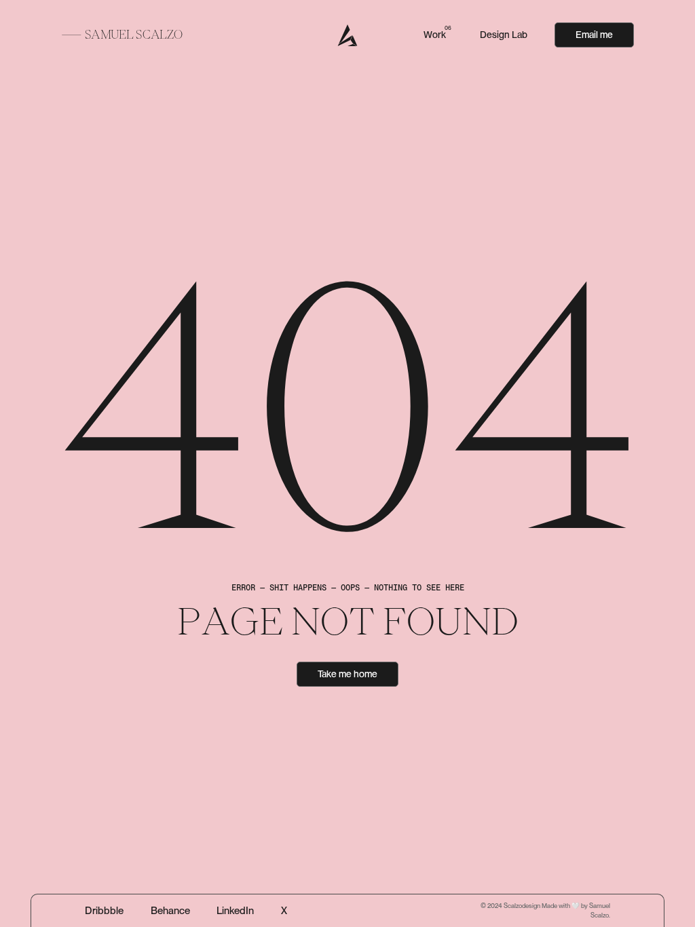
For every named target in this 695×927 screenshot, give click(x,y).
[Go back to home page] (348, 35)
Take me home (347, 673)
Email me (594, 34)
